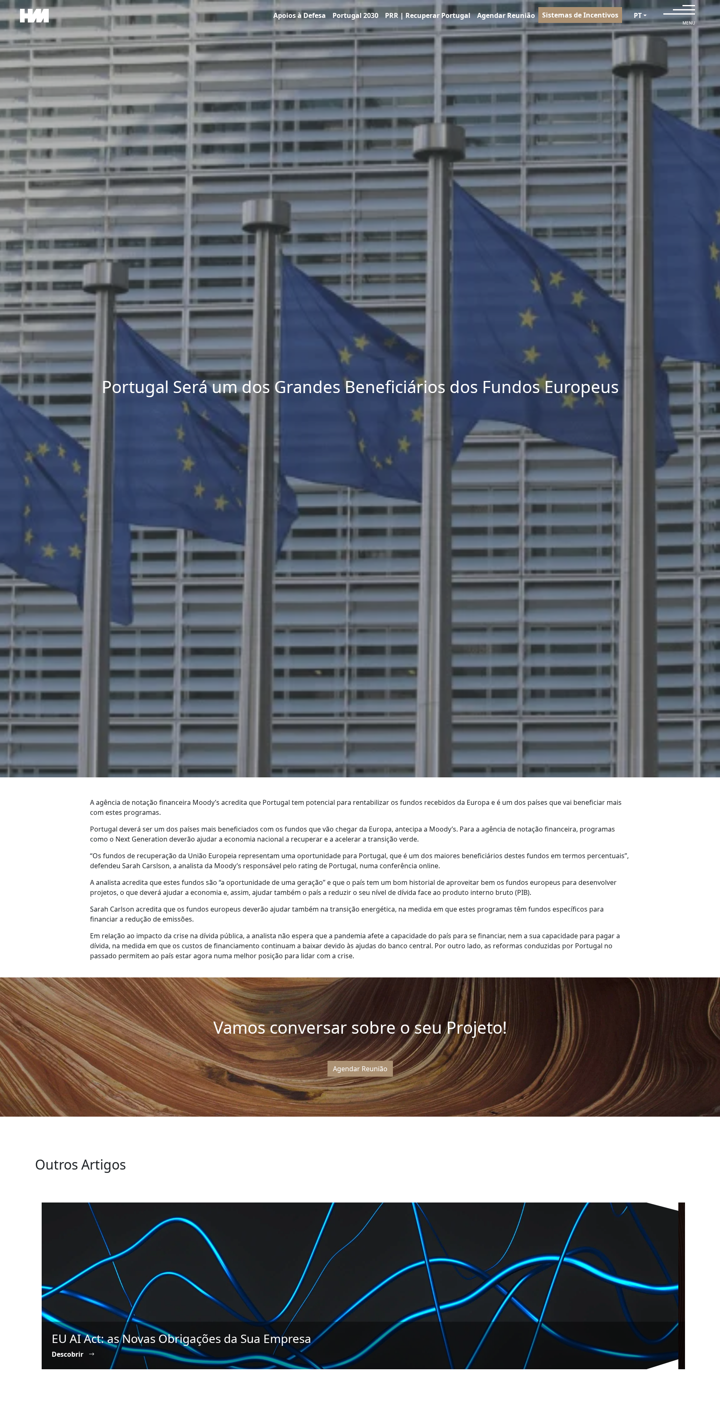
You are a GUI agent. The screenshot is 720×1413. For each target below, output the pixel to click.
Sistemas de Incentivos (580, 15)
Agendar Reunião (506, 15)
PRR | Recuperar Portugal (427, 15)
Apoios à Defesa (299, 15)
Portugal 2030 (355, 15)
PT (638, 15)
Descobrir (68, 1354)
